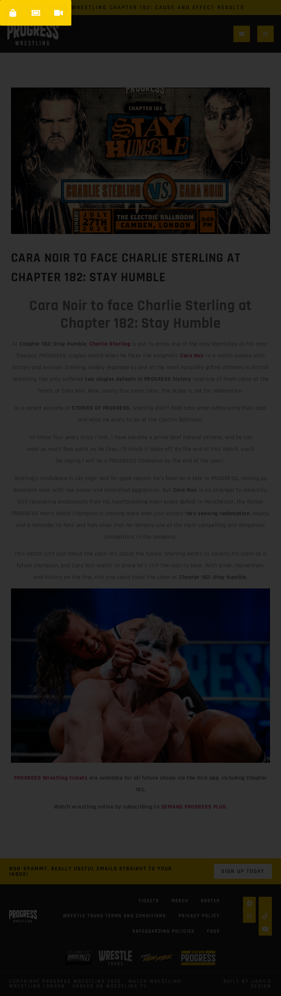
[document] (140, 498)
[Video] (58, 13)
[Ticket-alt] (35, 13)
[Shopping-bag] (13, 13)
